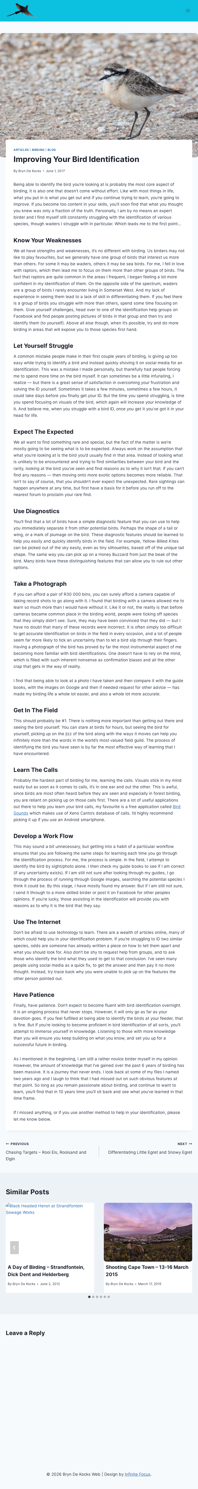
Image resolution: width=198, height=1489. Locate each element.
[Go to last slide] (14, 1247)
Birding (38, 150)
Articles (21, 150)
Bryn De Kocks (29, 171)
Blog (52, 150)
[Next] (183, 1247)
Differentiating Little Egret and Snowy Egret (150, 1148)
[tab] (89, 1297)
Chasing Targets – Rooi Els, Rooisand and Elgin (46, 1151)
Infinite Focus (137, 1474)
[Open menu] (187, 10)
